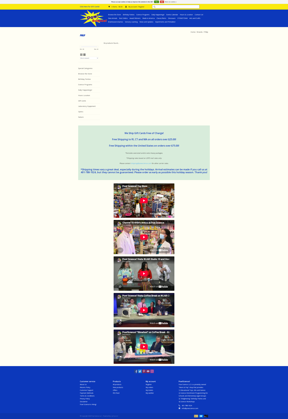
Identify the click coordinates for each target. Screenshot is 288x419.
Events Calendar (172, 15)
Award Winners (135, 18)
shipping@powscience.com (141, 163)
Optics (80, 111)
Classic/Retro (161, 18)
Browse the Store (114, 15)
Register (149, 384)
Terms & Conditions (87, 396)
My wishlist (150, 393)
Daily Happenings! (157, 15)
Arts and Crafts (194, 18)
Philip (206, 32)
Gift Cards (82, 101)
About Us (83, 384)
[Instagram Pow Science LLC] (152, 371)
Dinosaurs (172, 18)
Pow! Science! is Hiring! (88, 404)
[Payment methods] (195, 416)
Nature (81, 117)
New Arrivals (112, 18)
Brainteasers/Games (115, 22)
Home (193, 32)
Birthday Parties (128, 15)
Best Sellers (123, 18)
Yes (156, 2)
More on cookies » (171, 2)
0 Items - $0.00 (117, 7)
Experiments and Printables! (165, 22)
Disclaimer (84, 401)
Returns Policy (85, 387)
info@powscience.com (190, 408)
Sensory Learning (131, 22)
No (162, 2)
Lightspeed (114, 416)
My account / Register (136, 7)
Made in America (148, 18)
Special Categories (85, 68)
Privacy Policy (85, 399)
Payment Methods (86, 393)
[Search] (154, 7)
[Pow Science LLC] (93, 18)
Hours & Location (186, 15)
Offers (115, 390)
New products (118, 387)
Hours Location (84, 95)
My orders (149, 387)
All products (117, 384)
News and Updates (146, 22)
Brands (199, 32)
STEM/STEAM (182, 18)
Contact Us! (199, 15)
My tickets (149, 390)
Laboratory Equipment (87, 106)
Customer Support (86, 390)
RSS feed (116, 393)
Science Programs (143, 15)
